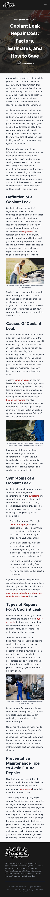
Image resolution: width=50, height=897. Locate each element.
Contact (17, 890)
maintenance (25, 789)
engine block (28, 231)
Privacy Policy (28, 890)
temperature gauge (19, 524)
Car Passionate (28, 63)
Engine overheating (15, 400)
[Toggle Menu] (45, 5)
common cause (21, 380)
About (9, 890)
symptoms (34, 496)
